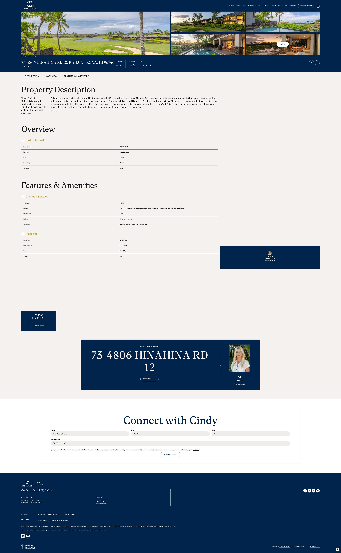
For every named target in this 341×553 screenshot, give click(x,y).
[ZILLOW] (318, 490)
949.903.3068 (270, 258)
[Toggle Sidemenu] (318, 6)
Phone (133, 430)
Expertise (41, 514)
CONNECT (293, 6)
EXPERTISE (266, 6)
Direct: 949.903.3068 (306, 5)
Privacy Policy (196, 450)
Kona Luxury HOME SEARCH (251, 6)
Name (53, 430)
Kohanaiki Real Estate (55, 514)
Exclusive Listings (234, 6)
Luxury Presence (284, 546)
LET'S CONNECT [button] (70, 514)
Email (213, 430)
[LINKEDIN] (313, 490)
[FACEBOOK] (305, 490)
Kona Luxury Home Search (59, 520)
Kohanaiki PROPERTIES (279, 6)
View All (282, 44)
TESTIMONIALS (42, 520)
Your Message (55, 439)
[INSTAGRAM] (309, 490)
